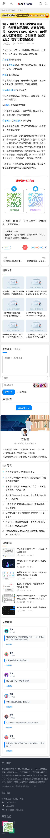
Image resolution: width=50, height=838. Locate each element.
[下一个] (47, 380)
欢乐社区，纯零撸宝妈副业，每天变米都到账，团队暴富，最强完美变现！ (26, 524)
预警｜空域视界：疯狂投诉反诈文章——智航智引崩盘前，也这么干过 (26, 488)
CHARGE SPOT (9, 90)
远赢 (4, 74)
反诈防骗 (11, 10)
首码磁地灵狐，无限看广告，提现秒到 (19, 453)
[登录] (40, 4)
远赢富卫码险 (13, 224)
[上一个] (2, 380)
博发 (7, 105)
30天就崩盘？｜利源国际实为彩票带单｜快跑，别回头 (26, 515)
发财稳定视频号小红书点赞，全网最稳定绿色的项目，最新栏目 (26, 497)
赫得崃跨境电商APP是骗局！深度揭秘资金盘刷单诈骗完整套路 (26, 479)
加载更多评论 (23, 408)
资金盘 (12, 65)
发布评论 (8, 392)
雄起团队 (17, 120)
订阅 (34, 786)
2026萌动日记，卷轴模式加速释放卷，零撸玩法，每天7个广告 (25, 533)
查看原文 (9, 645)
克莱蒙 (5, 59)
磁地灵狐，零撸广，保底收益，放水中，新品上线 (24, 449)
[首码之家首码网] (25, 6)
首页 (3, 10)
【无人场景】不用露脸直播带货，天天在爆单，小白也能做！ (26, 506)
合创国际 (6, 120)
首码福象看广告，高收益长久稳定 (20, 472)
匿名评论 (23, 392)
